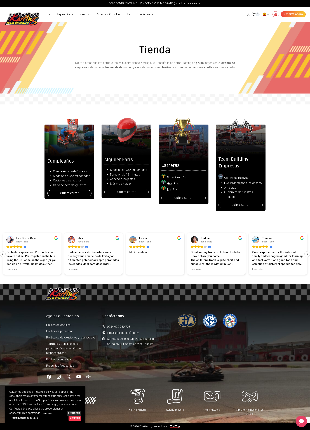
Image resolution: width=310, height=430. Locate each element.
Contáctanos (145, 14)
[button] (307, 254)
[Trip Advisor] (88, 376)
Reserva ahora (293, 14)
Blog (128, 14)
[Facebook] (48, 376)
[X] (68, 376)
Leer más (47, 413)
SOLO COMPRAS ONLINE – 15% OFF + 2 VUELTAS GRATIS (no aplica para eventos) (155, 3)
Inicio (48, 14)
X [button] (82, 389)
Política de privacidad (59, 331)
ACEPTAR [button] (75, 418)
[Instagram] (58, 376)
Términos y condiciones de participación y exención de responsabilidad (63, 348)
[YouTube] (78, 376)
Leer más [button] (11, 269)
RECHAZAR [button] (74, 413)
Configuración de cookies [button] (25, 418)
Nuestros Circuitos (108, 14)
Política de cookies (58, 325)
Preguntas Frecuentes (60, 365)
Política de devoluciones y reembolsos (70, 337)
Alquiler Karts (65, 14)
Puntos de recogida (58, 359)
